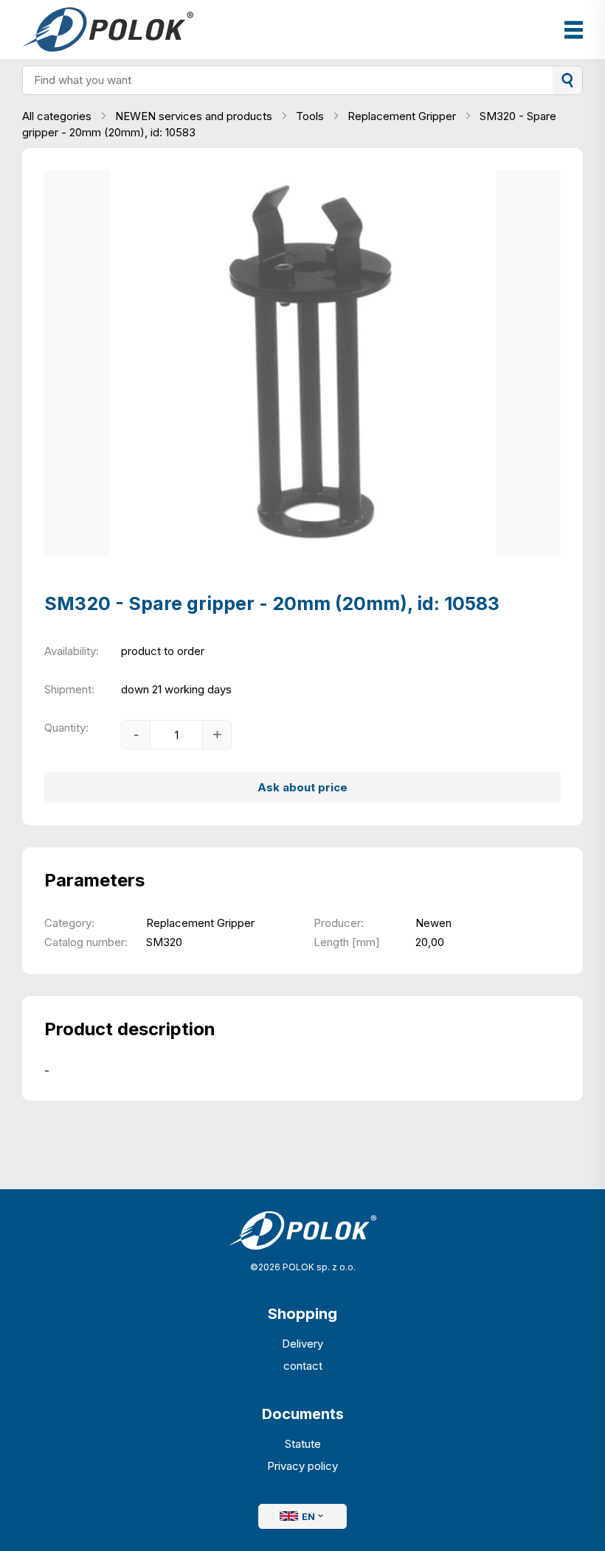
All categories (58, 116)
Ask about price (302, 787)
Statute (303, 1444)
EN (308, 1516)
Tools (311, 116)
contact (302, 1366)
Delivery (302, 1344)
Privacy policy (302, 1466)
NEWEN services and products (195, 116)
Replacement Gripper (403, 116)
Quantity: (66, 728)
